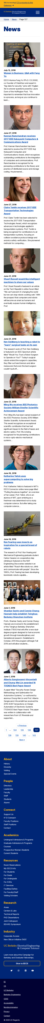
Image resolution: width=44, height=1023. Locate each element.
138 (9, 735)
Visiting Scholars (11, 895)
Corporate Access (11, 936)
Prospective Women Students (16, 850)
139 (17, 735)
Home (6, 19)
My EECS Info (10, 868)
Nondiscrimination (11, 1007)
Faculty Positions (11, 821)
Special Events (10, 774)
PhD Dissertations (11, 917)
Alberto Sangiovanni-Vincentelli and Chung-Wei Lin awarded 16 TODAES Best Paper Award (20, 682)
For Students (9, 872)
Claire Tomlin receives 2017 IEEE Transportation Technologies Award (20, 210)
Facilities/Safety (10, 889)
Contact (7, 828)
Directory (8, 785)
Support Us (8, 814)
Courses (7, 846)
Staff (6, 796)
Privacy (7, 1012)
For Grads (8, 875)
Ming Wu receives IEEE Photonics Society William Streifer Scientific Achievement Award (21, 407)
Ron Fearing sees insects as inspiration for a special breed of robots (20, 545)
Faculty (7, 792)
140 (24, 735)
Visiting (7, 770)
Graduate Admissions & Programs (18, 843)
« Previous (22, 725)
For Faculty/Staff (11, 892)
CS (5, 986)
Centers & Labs (10, 911)
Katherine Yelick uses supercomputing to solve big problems (18, 479)
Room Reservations (12, 865)
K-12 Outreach (10, 818)
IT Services (8, 885)
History (7, 763)
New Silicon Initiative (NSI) (15, 939)
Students (7, 799)
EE (5, 982)
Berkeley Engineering (12, 995)
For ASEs (8, 882)
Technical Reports (11, 914)
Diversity (7, 767)
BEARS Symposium (12, 924)
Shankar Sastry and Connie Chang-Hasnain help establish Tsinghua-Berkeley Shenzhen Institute (22, 614)
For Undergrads (10, 878)
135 (22, 730)
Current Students (11, 853)
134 (15, 730)
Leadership (8, 789)
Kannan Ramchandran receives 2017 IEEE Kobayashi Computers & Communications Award (21, 139)
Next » (22, 739)
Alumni (7, 802)
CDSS (6, 999)
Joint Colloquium (11, 921)
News (14, 19)
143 (34, 735)
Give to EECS (22, 963)
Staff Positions (10, 824)
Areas (6, 907)
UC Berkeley (9, 990)
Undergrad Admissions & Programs (18, 839)
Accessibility (9, 1003)
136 (29, 730)
